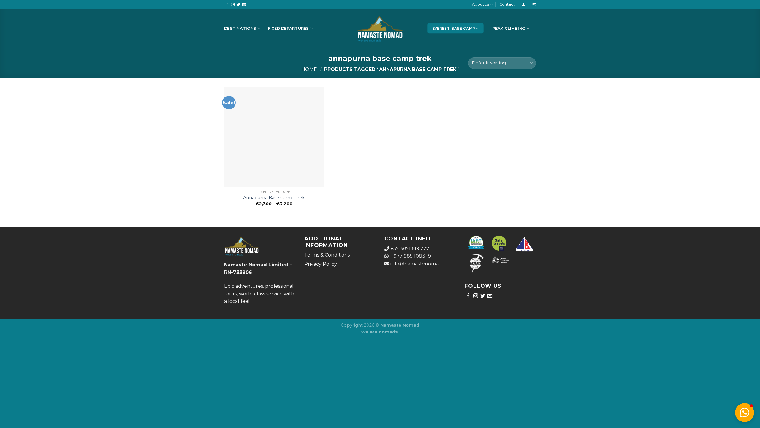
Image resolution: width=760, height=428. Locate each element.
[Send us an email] (244, 5)
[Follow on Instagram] (233, 5)
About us (480, 4)
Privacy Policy (320, 264)
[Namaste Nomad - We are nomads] (380, 28)
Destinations (240, 28)
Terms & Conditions (327, 255)
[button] (744, 412)
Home (309, 69)
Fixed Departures (288, 28)
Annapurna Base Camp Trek (274, 197)
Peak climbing (509, 28)
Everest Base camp (453, 28)
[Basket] (534, 4)
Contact (507, 4)
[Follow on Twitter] (238, 5)
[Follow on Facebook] (227, 5)
